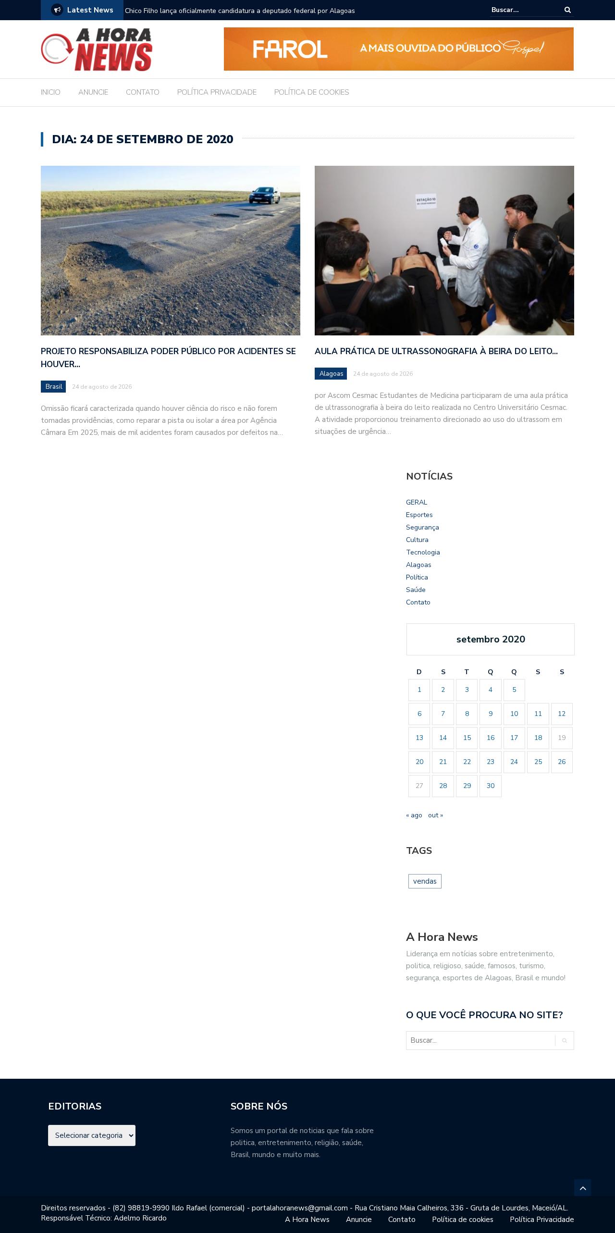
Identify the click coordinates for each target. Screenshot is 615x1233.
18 (538, 737)
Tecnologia (423, 552)
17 (514, 737)
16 (490, 737)
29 (467, 785)
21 (443, 761)
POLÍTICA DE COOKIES (311, 92)
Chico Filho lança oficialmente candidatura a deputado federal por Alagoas (240, 10)
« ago (414, 815)
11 (538, 713)
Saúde (416, 589)
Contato (418, 602)
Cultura (417, 539)
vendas (425, 881)
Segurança (422, 527)
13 (419, 737)
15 (467, 737)
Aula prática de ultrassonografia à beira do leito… (436, 351)
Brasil (54, 386)
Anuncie (359, 1219)
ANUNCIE (93, 92)
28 (443, 785)
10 (514, 713)
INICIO (51, 92)
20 (419, 761)
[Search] (568, 9)
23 (490, 761)
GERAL (416, 502)
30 (490, 785)
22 (467, 761)
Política (417, 577)
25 (538, 761)
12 (562, 713)
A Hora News (307, 1219)
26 (562, 761)
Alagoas (332, 374)
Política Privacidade (542, 1219)
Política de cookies (462, 1219)
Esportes (419, 514)
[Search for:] (521, 9)
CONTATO (143, 92)
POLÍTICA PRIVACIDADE (217, 92)
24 (514, 761)
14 (443, 737)
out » (435, 815)
